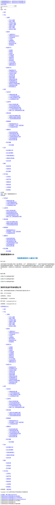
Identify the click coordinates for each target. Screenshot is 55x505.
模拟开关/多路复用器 (14, 83)
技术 (4, 147)
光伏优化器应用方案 (14, 105)
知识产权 (8, 179)
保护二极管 (12, 27)
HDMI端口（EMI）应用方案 (16, 125)
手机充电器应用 (13, 138)
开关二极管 (12, 20)
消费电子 (8, 129)
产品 (4, 14)
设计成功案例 (9, 152)
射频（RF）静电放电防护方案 (16, 110)
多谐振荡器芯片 (13, 80)
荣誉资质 (8, 184)
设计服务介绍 (9, 150)
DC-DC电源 (12, 61)
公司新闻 (8, 187)
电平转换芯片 (12, 86)
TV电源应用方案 (13, 126)
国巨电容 (9, 489)
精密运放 (11, 58)
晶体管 (8, 31)
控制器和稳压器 (13, 82)
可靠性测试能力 (10, 155)
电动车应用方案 (13, 139)
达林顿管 (11, 40)
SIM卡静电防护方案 (14, 135)
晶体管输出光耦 (13, 85)
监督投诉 (8, 168)
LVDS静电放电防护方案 (15, 108)
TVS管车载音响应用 (14, 96)
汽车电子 (8, 92)
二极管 (8, 17)
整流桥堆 (11, 44)
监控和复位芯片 (13, 71)
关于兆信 (5, 174)
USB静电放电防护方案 (15, 136)
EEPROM (11, 54)
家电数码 (8, 121)
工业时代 (8, 101)
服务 (4, 163)
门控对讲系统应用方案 (15, 118)
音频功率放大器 (13, 79)
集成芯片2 (8, 67)
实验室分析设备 (10, 158)
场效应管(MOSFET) (14, 35)
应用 (4, 89)
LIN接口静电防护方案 (14, 97)
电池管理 (11, 57)
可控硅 (11, 38)
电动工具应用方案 (13, 104)
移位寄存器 (12, 76)
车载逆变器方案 (13, 94)
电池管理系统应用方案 (15, 107)
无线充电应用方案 (13, 133)
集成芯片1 (8, 47)
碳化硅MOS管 (12, 43)
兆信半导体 (3, 4)
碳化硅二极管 (12, 29)
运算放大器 (12, 74)
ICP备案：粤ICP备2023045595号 (9, 494)
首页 (4, 12)
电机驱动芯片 (12, 70)
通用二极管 (12, 26)
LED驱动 (11, 55)
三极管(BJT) (12, 34)
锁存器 (11, 51)
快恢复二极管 (12, 24)
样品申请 (8, 166)
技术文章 (8, 160)
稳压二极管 (12, 21)
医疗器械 (8, 142)
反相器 (11, 50)
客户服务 (8, 171)
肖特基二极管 (12, 23)
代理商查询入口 (5, 306)
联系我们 (8, 189)
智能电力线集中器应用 (15, 117)
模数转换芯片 (12, 64)
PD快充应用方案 (13, 132)
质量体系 (8, 181)
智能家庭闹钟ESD (13, 123)
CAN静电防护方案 (14, 99)
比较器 (11, 53)
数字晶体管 (12, 41)
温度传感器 (12, 77)
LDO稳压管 (12, 37)
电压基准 (11, 60)
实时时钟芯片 (12, 63)
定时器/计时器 (12, 73)
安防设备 (8, 113)
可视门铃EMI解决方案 (14, 115)
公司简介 (8, 176)
